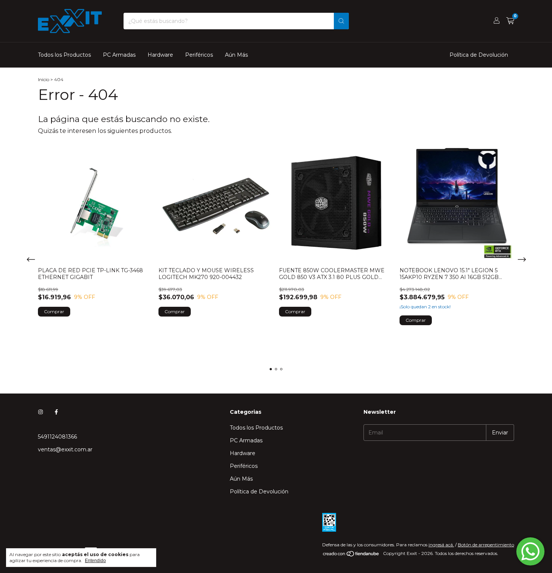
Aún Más (236, 54)
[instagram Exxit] (40, 412)
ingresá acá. (441, 544)
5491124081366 (57, 436)
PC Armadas (119, 54)
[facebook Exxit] (56, 412)
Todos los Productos (64, 54)
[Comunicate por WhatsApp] (530, 551)
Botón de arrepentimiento (486, 544)
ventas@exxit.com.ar (65, 449)
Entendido (95, 560)
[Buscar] (341, 21)
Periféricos (199, 54)
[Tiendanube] (351, 555)
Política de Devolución (478, 54)
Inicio (43, 79)
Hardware (160, 54)
